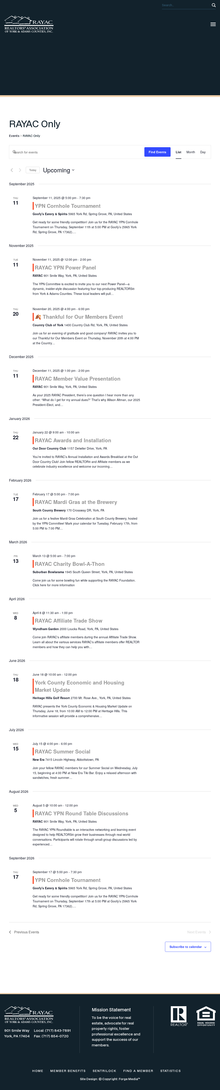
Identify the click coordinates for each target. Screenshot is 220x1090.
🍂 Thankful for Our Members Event (79, 316)
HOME (37, 1071)
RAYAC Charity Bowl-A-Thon (70, 563)
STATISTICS (170, 1071)
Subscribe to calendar (186, 947)
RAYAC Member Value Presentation (78, 378)
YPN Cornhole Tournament (68, 205)
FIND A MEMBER (138, 1071)
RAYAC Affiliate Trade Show (68, 620)
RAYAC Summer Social (62, 751)
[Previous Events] (11, 170)
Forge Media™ (129, 1079)
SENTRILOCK (104, 1071)
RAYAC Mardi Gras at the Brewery (76, 501)
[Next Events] (20, 170)
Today (32, 170)
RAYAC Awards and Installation (73, 440)
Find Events (157, 152)
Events (14, 136)
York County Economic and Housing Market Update (79, 686)
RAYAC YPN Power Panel (65, 267)
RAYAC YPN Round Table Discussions (81, 813)
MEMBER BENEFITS (68, 1071)
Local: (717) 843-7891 (52, 1030)
